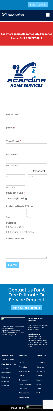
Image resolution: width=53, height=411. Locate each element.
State (30, 176)
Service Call (17, 227)
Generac (40, 367)
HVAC (21, 362)
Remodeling (24, 393)
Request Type (15, 193)
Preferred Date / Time (19, 206)
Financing (5, 377)
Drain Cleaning (25, 384)
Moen (39, 384)
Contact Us (11, 364)
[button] (48, 15)
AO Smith (41, 362)
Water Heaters (25, 371)
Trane (39, 388)
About (4, 359)
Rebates (5, 381)
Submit (12, 265)
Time (28, 217)
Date (8, 217)
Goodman (41, 371)
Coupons (5, 368)
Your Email (13, 141)
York (38, 393)
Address (12, 154)
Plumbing (23, 367)
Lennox (39, 380)
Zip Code (10, 187)
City (8, 176)
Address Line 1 (12, 165)
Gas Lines (23, 388)
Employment (6, 372)
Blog (3, 364)
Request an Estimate (22, 232)
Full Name (13, 114)
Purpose (11, 223)
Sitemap (5, 385)
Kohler (39, 375)
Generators (24, 397)
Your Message (15, 238)
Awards (10, 359)
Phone (10, 127)
